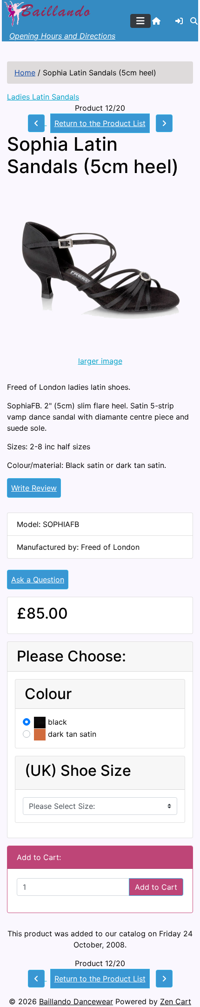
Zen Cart (175, 1001)
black (56, 722)
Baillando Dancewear (76, 1001)
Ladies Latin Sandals (43, 96)
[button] (194, 21)
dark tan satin (71, 734)
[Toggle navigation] (140, 21)
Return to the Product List (100, 123)
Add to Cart (156, 887)
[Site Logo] (48, 12)
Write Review (34, 488)
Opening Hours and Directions (62, 35)
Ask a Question (37, 579)
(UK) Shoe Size (78, 771)
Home (24, 72)
